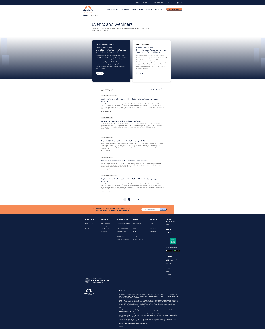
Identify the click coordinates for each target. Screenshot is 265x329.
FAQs (134, 228)
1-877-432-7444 (171, 221)
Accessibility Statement (170, 268)
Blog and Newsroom (158, 2)
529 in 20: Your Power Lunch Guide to (121, 121)
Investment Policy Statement (123, 239)
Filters (157, 89)
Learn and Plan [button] (125, 9)
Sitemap (167, 271)
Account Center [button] (159, 9)
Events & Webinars (137, 233)
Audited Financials (169, 266)
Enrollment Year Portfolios (122, 226)
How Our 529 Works (105, 223)
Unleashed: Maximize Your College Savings (123, 141)
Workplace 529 (145, 2)
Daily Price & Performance (122, 233)
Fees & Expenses (120, 236)
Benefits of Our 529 (89, 223)
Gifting (134, 231)
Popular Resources (137, 223)
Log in (180, 2)
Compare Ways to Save (106, 226)
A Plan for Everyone (89, 226)
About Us (87, 228)
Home (84, 15)
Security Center (168, 274)
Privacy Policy (168, 263)
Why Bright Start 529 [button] (112, 9)
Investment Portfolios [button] (137, 9)
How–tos (151, 223)
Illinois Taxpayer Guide (154, 228)
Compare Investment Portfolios (123, 223)
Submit (163, 209)
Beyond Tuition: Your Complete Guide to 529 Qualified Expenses (124, 161)
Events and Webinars (92, 15)
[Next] (138, 199)
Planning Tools (136, 226)
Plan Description (169, 277)
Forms (151, 226)
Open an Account (174, 9)
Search (170, 2)
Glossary (135, 236)
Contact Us (168, 224)
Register (99, 73)
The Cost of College (105, 228)
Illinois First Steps (104, 231)
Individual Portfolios (121, 231)
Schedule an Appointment (138, 239)
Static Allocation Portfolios (122, 228)
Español (137, 2)
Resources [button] (149, 9)
